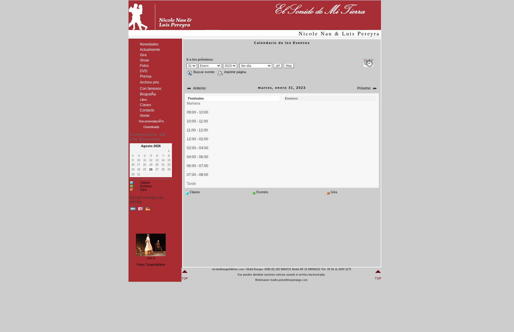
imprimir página (235, 72)
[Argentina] (133, 210)
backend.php (317, 274)
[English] (140, 210)
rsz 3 (151, 257)
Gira (143, 189)
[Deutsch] (148, 210)
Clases (145, 182)
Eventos (146, 186)
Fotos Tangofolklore (151, 264)
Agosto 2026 (151, 146)
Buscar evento (203, 72)
